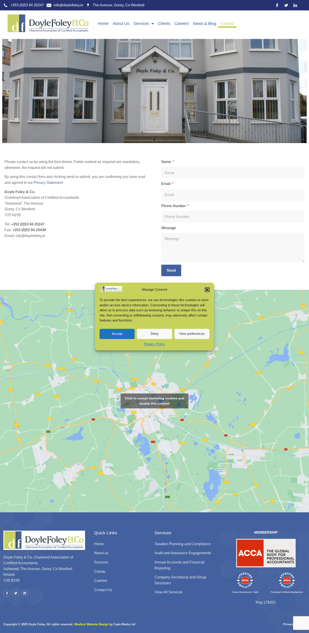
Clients (164, 23)
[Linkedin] (24, 593)
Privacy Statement (48, 183)
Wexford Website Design (91, 624)
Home (103, 23)
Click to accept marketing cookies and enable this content (154, 400)
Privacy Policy (154, 344)
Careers (181, 23)
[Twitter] (286, 5)
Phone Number (174, 206)
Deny (155, 334)
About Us (121, 23)
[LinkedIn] (295, 5)
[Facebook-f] (6, 593)
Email (166, 184)
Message (168, 228)
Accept (117, 334)
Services (141, 23)
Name (166, 162)
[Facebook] (277, 5)
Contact (227, 23)
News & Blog (204, 23)
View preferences (192, 334)
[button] (207, 289)
